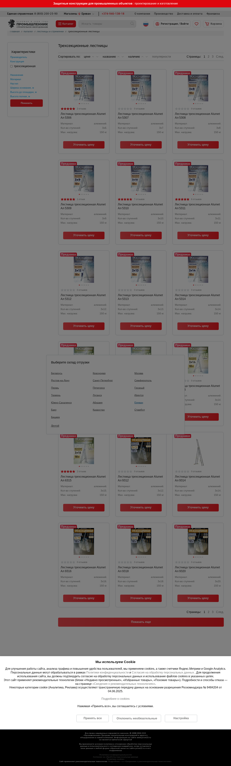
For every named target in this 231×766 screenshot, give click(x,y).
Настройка (181, 718)
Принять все (93, 718)
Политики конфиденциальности (107, 672)
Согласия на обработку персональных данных (163, 672)
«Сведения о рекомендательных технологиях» (123, 683)
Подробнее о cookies (115, 698)
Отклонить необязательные (137, 718)
